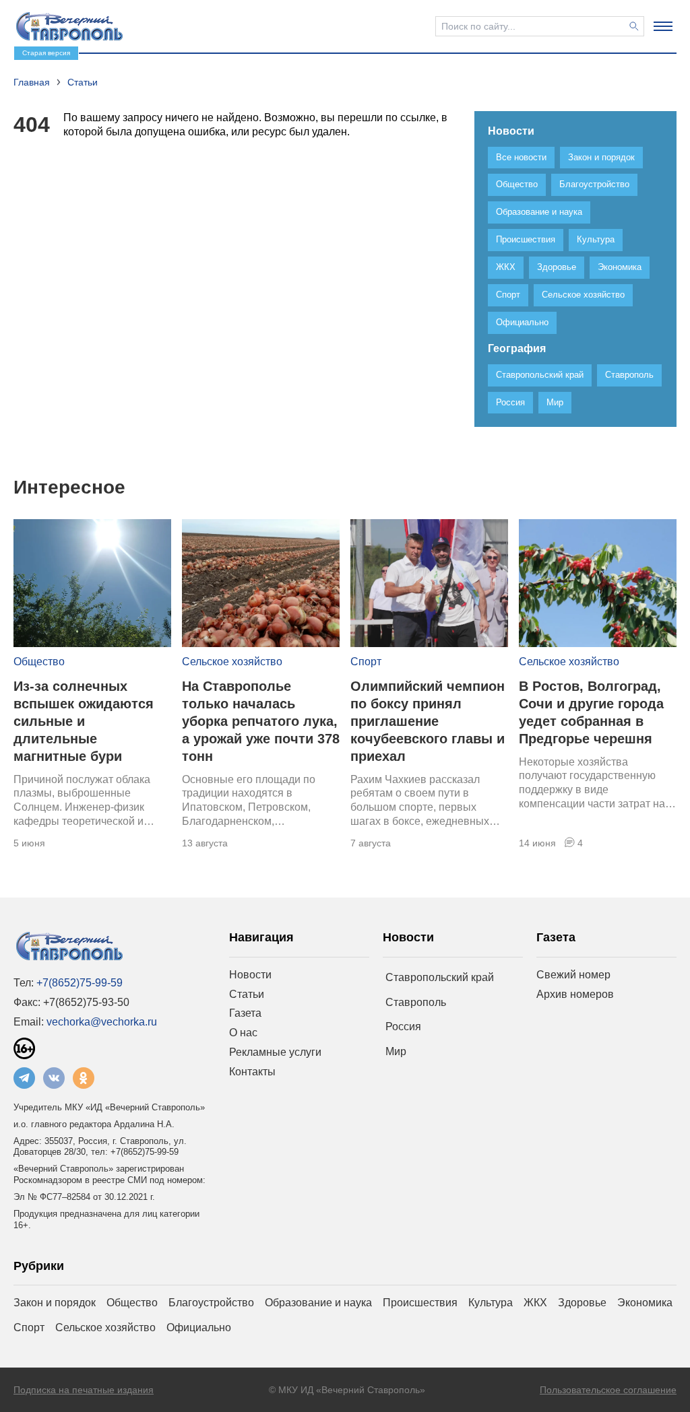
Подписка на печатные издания (83, 1389)
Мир (395, 1051)
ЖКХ (535, 1302)
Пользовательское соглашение (608, 1389)
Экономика (644, 1302)
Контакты (252, 1071)
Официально (198, 1327)
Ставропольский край (439, 977)
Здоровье (582, 1302)
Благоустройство (211, 1302)
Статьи (246, 994)
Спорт (365, 661)
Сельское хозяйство (232, 661)
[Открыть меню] (663, 26)
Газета (245, 1013)
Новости (250, 974)
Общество (39, 661)
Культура (490, 1302)
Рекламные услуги (275, 1052)
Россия (403, 1026)
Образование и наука (318, 1302)
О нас (243, 1032)
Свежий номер (573, 974)
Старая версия (46, 53)
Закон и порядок (54, 1302)
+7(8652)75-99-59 (79, 982)
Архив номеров (575, 994)
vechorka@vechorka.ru (101, 1022)
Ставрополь (415, 1002)
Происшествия (420, 1302)
